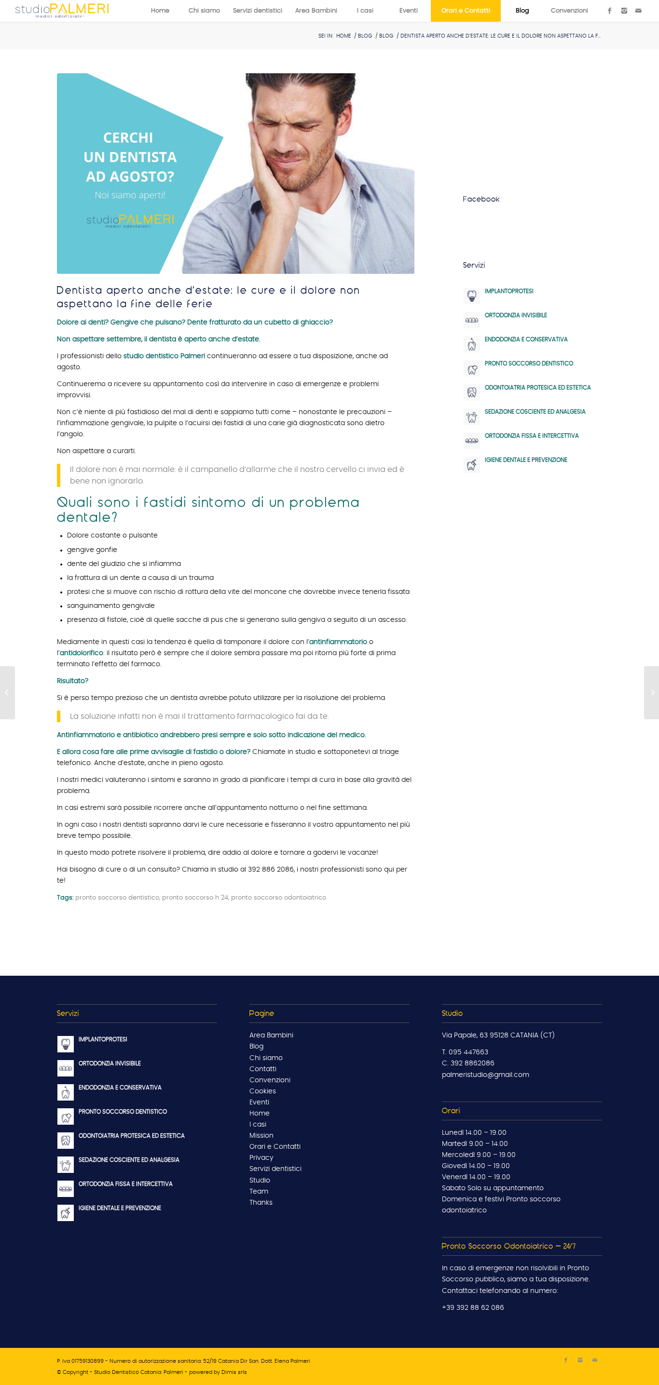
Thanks (261, 1202)
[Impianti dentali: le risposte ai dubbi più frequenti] (7, 692)
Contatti (262, 1069)
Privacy (261, 1158)
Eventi (259, 1102)
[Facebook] (610, 10)
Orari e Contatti (275, 1146)
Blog (365, 36)
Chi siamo (266, 1058)
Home (343, 36)
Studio (259, 1180)
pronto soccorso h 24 (195, 898)
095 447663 (468, 1052)
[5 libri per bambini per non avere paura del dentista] (651, 692)
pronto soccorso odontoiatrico (278, 898)
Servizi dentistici (275, 1169)
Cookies (262, 1091)
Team (258, 1191)
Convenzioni (269, 1080)
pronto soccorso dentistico (117, 898)
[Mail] (639, 10)
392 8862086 (472, 1063)
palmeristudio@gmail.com (485, 1075)
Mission (261, 1135)
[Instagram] (624, 10)
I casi (257, 1124)
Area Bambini (271, 1035)
